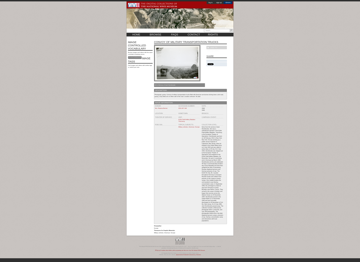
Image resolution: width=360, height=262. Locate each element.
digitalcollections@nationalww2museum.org (186, 254)
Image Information (164, 103)
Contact (194, 34)
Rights (213, 34)
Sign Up (219, 2)
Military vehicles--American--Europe (189, 127)
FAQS (174, 34)
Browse (155, 34)
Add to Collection (213, 48)
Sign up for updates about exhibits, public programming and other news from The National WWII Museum (181, 250)
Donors (228, 2)
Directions (198, 254)
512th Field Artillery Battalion (186, 119)
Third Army (181, 121)
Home (136, 34)
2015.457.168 (182, 108)
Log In (210, 2)
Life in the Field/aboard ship (134, 56)
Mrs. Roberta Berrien (161, 108)
